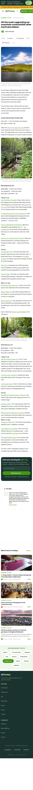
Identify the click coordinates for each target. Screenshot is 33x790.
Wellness (16, 665)
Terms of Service (21, 754)
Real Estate (23, 657)
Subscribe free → (16, 473)
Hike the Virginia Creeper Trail (10, 359)
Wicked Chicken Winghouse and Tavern (12, 413)
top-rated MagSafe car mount (18, 494)
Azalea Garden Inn (6, 301)
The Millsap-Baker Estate (8, 437)
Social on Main (5, 274)
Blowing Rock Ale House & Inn (10, 285)
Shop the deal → (13, 505)
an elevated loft (16, 433)
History (14, 657)
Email (11, 38)
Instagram (7, 750)
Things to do (6, 18)
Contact (3, 737)
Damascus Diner (6, 404)
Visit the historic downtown (9, 375)
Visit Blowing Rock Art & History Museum (13, 213)
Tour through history (7, 384)
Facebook (21, 38)
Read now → (28, 3)
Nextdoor (7, 43)
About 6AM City (5, 728)
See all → (29, 550)
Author (5, 652)
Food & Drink (4, 687)
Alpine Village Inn (6, 292)
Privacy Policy (11, 754)
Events (18, 661)
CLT (10, 11)
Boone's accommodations (19, 312)
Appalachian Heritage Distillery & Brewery (13, 395)
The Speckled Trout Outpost (9, 428)
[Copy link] (14, 43)
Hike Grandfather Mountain (9, 200)
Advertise (3, 724)
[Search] (17, 11)
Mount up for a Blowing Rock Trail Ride (12, 238)
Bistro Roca (4, 265)
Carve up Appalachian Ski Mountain (11, 225)
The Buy (26, 661)
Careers (3, 732)
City (7, 657)
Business (27, 652)
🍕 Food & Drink (16, 652)
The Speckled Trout (6, 252)
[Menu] (3, 11)
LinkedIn (26, 750)
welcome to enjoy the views (15, 127)
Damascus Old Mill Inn (7, 422)
